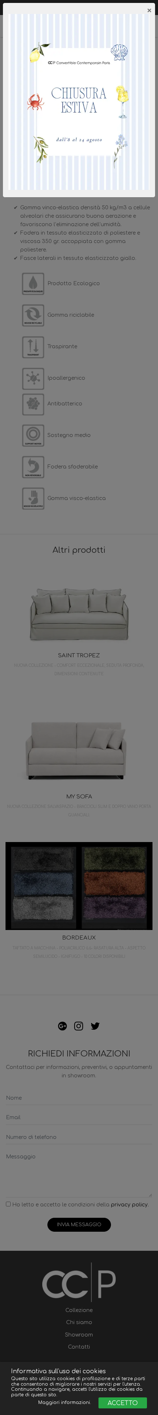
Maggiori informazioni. (65, 1402)
